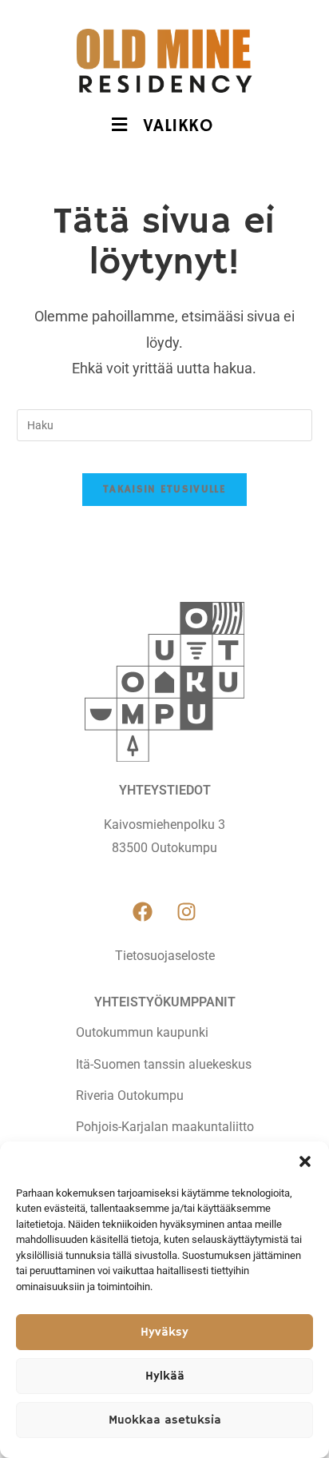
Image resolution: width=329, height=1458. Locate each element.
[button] (305, 1161)
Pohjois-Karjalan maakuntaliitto (165, 1126)
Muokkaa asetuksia (165, 1420)
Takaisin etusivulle (164, 489)
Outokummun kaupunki (142, 1032)
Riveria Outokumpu (130, 1095)
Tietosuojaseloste (165, 955)
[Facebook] (143, 912)
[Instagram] (187, 912)
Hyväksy (164, 1332)
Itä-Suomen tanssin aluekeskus (164, 1064)
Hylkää (164, 1376)
